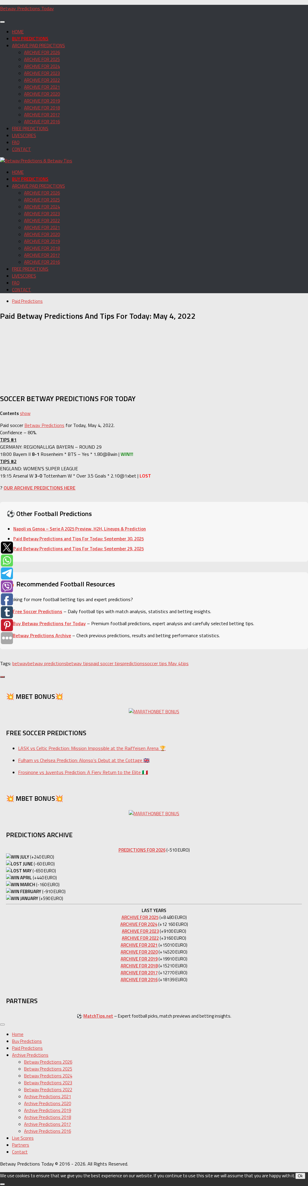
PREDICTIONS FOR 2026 (142, 849)
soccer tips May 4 (163, 663)
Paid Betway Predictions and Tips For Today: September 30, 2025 (78, 538)
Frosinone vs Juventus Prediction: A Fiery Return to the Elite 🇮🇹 (83, 772)
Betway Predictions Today (27, 8)
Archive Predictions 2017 (47, 1124)
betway (20, 663)
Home (17, 1034)
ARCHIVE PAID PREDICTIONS (38, 45)
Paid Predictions (27, 301)
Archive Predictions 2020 (47, 1103)
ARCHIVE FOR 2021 (42, 87)
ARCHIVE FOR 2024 (42, 66)
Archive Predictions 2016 (47, 1131)
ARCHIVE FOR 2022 (42, 80)
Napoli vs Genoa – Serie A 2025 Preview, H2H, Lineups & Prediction (79, 528)
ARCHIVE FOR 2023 (42, 73)
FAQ (16, 142)
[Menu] (2, 22)
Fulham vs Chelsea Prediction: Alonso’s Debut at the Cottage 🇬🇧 (83, 760)
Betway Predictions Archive (42, 635)
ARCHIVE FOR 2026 (42, 52)
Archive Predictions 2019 (47, 1110)
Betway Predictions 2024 (48, 1075)
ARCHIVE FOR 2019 (42, 100)
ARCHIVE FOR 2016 (42, 121)
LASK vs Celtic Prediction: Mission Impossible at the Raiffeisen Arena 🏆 (92, 748)
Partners (20, 1144)
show (25, 413)
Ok (300, 1176)
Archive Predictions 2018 (47, 1117)
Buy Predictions (27, 1041)
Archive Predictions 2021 (47, 1096)
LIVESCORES (24, 135)
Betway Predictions (44, 425)
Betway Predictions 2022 (48, 1089)
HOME (18, 31)
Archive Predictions (30, 1055)
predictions (133, 663)
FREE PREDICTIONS (30, 128)
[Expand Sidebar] (2, 677)
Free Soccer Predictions (37, 611)
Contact (20, 1151)
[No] (2, 1184)
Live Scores (23, 1138)
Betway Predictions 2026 (48, 1061)
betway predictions (47, 663)
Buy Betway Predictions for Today (49, 623)
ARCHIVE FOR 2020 (42, 94)
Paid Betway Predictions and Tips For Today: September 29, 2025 (78, 548)
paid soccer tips (106, 663)
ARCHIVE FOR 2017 (42, 114)
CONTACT (21, 149)
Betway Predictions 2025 (48, 1068)
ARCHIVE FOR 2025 (42, 59)
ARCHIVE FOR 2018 (42, 107)
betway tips (78, 663)
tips (185, 663)
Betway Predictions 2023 (48, 1082)
